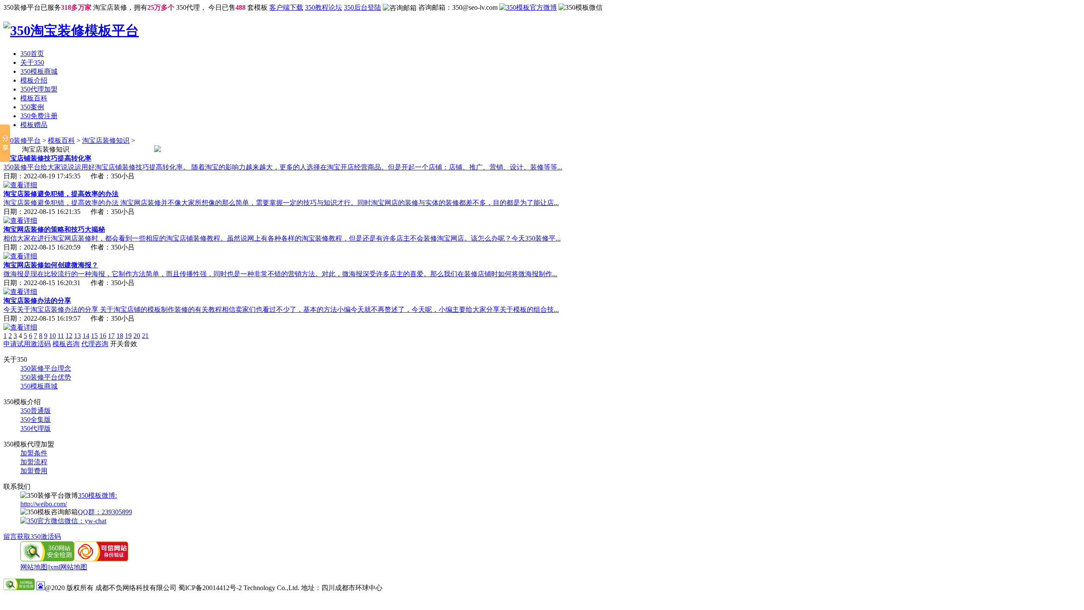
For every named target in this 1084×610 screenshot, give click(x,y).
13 (77, 335)
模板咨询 (66, 343)
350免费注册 (39, 115)
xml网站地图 (68, 567)
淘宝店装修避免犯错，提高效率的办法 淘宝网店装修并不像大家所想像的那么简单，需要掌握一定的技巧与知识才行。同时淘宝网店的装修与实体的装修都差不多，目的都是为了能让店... (281, 202)
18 (119, 335)
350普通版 (35, 410)
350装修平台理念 (45, 368)
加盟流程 (33, 462)
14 (86, 335)
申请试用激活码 (27, 343)
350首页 (32, 53)
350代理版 (35, 428)
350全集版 (35, 419)
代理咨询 (94, 343)
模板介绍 (33, 80)
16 (103, 335)
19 (128, 335)
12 (69, 335)
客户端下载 (286, 7)
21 (145, 335)
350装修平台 (22, 140)
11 (61, 335)
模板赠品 (33, 124)
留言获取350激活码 (32, 536)
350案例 (32, 107)
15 (94, 335)
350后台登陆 (362, 7)
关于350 (32, 62)
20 (136, 335)
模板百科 (33, 98)
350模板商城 (39, 71)
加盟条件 (33, 453)
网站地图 (33, 567)
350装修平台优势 (45, 377)
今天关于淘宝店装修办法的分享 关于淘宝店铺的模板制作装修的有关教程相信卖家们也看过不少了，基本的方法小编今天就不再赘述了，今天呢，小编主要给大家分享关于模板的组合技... (281, 309)
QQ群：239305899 (105, 512)
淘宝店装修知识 (106, 140)
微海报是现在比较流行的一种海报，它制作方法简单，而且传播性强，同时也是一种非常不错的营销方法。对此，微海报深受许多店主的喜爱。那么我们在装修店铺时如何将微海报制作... (280, 273)
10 (52, 335)
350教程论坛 (323, 7)
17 (111, 335)
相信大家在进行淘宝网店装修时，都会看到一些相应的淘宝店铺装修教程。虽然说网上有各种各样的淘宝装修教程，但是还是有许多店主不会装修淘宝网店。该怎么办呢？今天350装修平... (282, 238)
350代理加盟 (39, 89)
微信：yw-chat (85, 520)
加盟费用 (33, 470)
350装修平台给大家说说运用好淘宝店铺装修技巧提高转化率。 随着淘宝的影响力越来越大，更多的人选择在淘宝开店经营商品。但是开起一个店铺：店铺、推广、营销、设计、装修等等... (282, 167)
